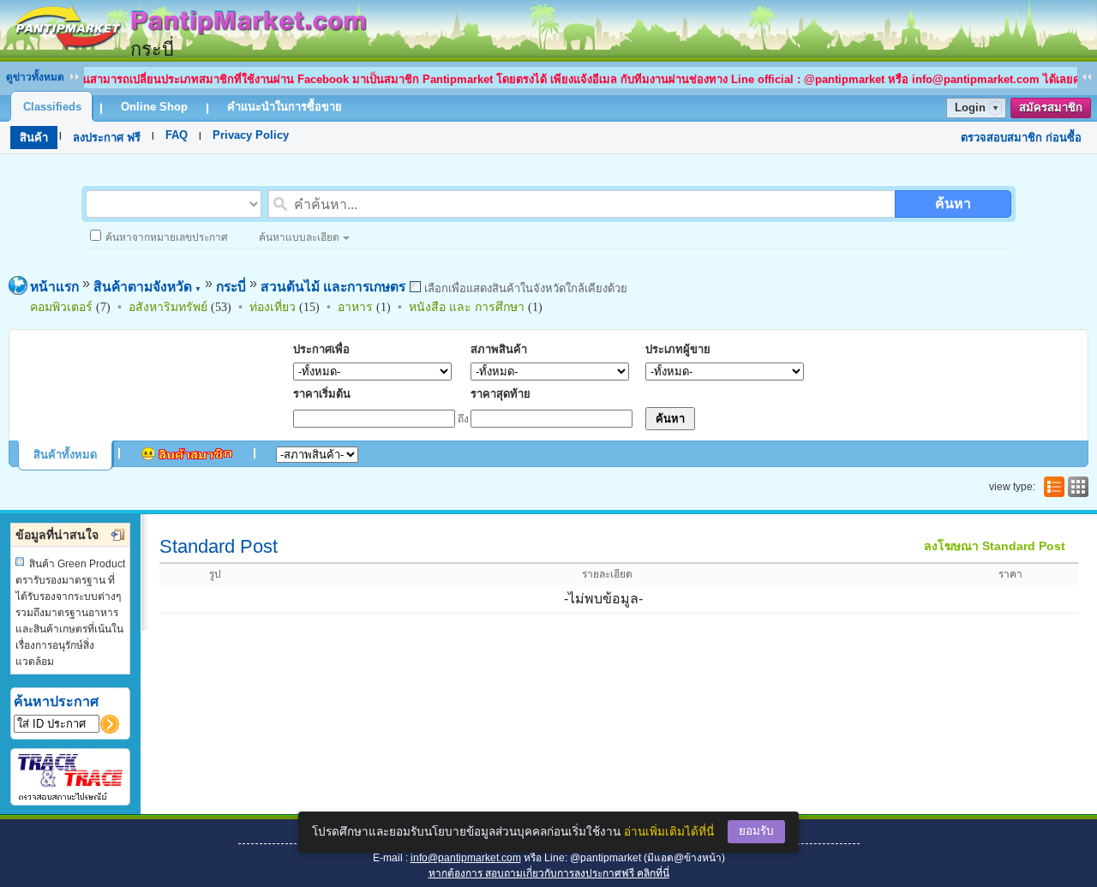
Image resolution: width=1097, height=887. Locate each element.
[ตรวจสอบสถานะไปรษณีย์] (70, 797)
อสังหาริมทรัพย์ (168, 307)
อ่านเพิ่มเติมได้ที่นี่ (669, 831)
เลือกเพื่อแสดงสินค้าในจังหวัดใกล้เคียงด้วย (524, 288)
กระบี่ (231, 286)
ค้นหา (953, 203)
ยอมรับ (756, 830)
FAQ (176, 135)
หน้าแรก (54, 286)
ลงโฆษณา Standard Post (994, 546)
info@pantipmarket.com (466, 858)
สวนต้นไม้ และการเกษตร (333, 286)
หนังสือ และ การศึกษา (467, 307)
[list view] (1052, 486)
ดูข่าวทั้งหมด (35, 77)
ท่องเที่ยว (272, 307)
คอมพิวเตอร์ (61, 307)
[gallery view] (1076, 486)
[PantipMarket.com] (189, 53)
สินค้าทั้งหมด (65, 454)
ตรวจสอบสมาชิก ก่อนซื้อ (1021, 137)
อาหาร (355, 307)
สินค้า (34, 137)
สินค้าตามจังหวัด (147, 286)
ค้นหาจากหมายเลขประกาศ (166, 237)
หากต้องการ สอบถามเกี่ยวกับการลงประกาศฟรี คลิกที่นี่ (549, 873)
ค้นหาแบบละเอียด (299, 237)
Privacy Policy (251, 135)
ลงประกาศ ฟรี (107, 137)
